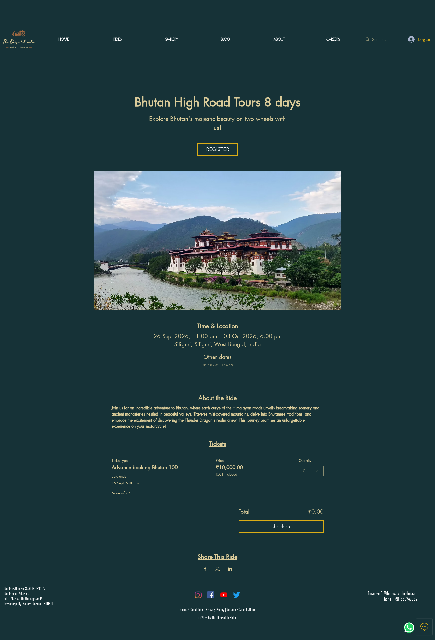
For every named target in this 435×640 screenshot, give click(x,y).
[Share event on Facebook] (205, 569)
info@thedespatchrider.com (398, 593)
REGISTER (217, 149)
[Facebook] (210, 594)
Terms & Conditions (191, 609)
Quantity (305, 460)
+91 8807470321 (406, 599)
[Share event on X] (217, 569)
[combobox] (311, 471)
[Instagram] (198, 594)
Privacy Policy (215, 609)
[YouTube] (223, 594)
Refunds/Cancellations (241, 609)
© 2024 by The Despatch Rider (217, 617)
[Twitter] (236, 594)
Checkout (281, 526)
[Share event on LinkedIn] (230, 569)
